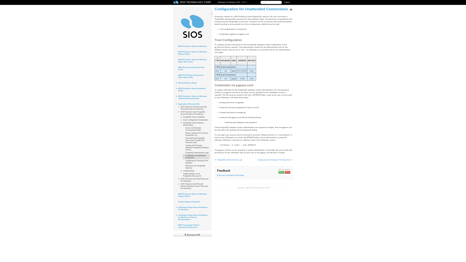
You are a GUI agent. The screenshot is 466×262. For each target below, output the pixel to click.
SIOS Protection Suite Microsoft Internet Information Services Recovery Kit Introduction (194, 186)
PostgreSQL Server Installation (194, 117)
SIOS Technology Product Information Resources (189, 226)
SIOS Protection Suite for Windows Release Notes (192, 53)
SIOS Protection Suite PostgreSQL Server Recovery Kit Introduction (193, 113)
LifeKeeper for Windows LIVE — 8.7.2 (232, 2)
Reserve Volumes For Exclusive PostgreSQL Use (196, 134)
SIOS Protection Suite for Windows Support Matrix (192, 195)
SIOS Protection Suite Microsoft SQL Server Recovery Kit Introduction (194, 108)
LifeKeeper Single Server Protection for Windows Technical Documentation (193, 217)
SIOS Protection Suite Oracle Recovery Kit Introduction (194, 180)
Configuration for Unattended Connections (195, 157)
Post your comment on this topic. (231, 175)
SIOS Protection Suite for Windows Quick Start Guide (192, 61)
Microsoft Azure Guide (187, 83)
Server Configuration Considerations (195, 120)
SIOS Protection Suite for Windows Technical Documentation (192, 97)
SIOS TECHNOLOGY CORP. (195, 2)
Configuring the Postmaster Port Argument (196, 162)
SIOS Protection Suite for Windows (192, 46)
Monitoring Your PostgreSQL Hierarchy (195, 167)
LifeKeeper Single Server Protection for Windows (193, 208)
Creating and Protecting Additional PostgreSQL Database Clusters (197, 147)
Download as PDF (193, 235)
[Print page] (291, 9)
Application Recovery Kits (189, 104)
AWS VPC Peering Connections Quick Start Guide (191, 76)
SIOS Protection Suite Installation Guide (192, 89)
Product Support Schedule (189, 202)
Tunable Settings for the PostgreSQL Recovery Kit (192, 175)
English (287, 2)
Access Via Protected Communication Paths (193, 129)
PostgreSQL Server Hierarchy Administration (193, 124)
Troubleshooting (188, 171)
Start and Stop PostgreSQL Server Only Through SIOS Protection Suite (195, 140)
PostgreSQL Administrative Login (197, 153)
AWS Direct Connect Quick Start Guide (191, 68)
